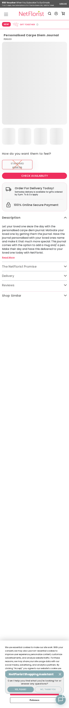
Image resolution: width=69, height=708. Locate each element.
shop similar (11, 295)
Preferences (34, 700)
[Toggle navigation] (6, 14)
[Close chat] (60, 674)
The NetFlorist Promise (19, 266)
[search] (50, 14)
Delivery (8, 276)
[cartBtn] (63, 13)
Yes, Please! (20, 689)
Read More (8, 257)
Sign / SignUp (56, 13)
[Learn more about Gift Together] (25, 24)
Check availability (34, 176)
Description (11, 217)
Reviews (8, 285)
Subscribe (63, 4)
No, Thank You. (48, 689)
